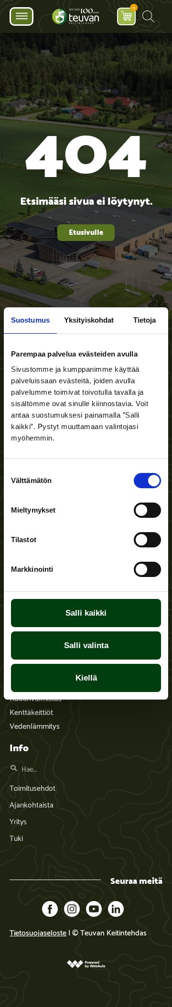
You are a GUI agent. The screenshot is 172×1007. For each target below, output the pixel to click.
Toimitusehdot (32, 787)
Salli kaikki (86, 613)
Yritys (18, 820)
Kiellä (86, 677)
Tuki (16, 837)
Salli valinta (86, 645)
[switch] (147, 510)
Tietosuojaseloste (38, 931)
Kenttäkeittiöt (31, 711)
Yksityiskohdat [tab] (89, 320)
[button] (148, 16)
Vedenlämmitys (35, 725)
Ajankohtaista (32, 803)
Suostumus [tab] (30, 320)
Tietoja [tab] (144, 320)
